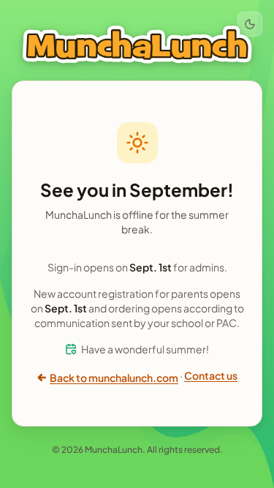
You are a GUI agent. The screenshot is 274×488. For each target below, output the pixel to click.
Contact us (210, 375)
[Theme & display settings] (249, 24)
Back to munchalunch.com (114, 377)
